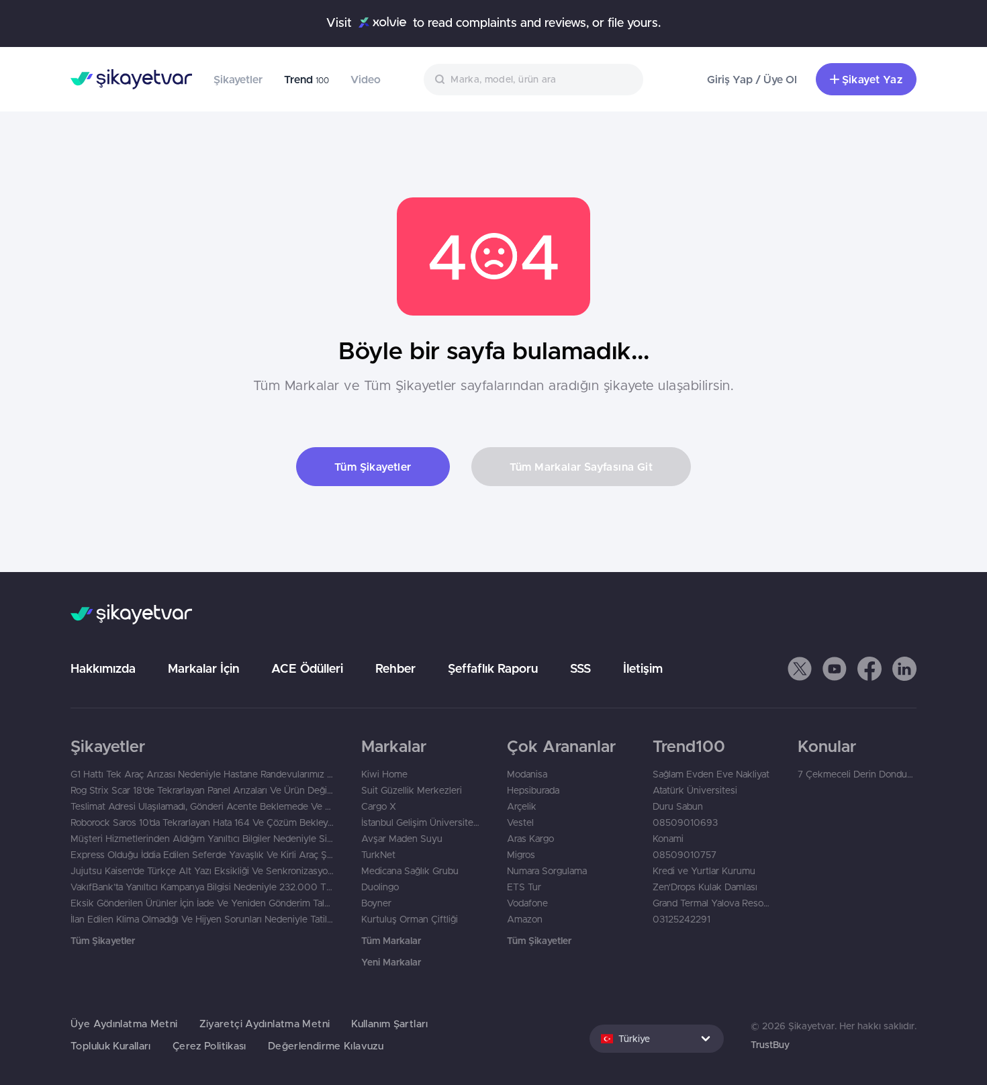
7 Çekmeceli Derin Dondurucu (857, 774)
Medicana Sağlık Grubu (410, 870)
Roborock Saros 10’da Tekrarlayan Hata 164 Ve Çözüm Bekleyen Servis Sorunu (202, 822)
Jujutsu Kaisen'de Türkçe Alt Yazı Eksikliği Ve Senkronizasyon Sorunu (202, 870)
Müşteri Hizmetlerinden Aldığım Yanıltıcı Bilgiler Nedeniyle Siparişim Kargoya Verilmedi (202, 838)
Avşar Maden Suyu (401, 838)
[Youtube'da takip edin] (834, 669)
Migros (521, 854)
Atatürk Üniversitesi (695, 790)
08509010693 (685, 822)
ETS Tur (524, 887)
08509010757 (684, 854)
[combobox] (533, 79)
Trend (306, 79)
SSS (580, 668)
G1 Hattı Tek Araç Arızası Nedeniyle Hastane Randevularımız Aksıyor (202, 774)
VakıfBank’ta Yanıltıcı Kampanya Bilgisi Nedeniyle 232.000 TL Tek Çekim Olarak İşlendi (202, 887)
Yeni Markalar (391, 962)
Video (365, 79)
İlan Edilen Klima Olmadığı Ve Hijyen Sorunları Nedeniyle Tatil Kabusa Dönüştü (202, 919)
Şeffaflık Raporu (493, 668)
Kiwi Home (384, 774)
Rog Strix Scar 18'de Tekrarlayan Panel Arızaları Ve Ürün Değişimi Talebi (202, 790)
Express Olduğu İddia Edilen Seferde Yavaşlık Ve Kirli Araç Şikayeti (202, 854)
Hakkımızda (103, 668)
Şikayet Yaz (872, 79)
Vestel (520, 822)
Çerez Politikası (209, 1045)
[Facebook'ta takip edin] (869, 669)
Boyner (376, 903)
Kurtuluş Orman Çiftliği (409, 919)
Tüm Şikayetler (373, 467)
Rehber (395, 668)
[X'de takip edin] (800, 669)
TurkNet (378, 854)
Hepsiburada (533, 790)
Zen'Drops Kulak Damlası (705, 887)
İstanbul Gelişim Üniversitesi (420, 822)
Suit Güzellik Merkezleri (411, 790)
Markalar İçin (203, 668)
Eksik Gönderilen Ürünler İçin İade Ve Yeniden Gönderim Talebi (202, 903)
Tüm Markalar (391, 940)
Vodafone (527, 903)
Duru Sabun (678, 806)
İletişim (643, 668)
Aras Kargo (530, 838)
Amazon (525, 919)
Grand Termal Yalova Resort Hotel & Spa (712, 903)
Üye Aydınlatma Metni (124, 1023)
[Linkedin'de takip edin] (904, 669)
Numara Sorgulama (547, 870)
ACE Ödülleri (307, 668)
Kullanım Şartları (389, 1023)
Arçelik (521, 806)
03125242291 (681, 919)
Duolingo (380, 887)
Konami (668, 838)
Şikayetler (238, 79)
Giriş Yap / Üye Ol (752, 79)
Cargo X (378, 806)
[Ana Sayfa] (131, 79)
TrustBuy (770, 1044)
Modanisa (527, 774)
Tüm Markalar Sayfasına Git (581, 467)
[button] (800, 669)
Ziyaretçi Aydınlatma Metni (264, 1023)
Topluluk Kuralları (110, 1045)
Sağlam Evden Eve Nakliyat (711, 774)
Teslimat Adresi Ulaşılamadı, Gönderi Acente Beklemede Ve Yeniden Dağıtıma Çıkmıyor (202, 806)
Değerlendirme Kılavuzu (325, 1045)
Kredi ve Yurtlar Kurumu (704, 870)
